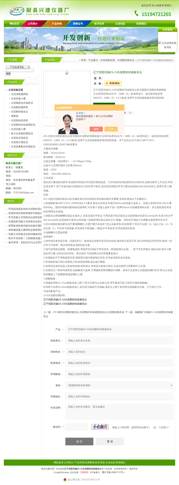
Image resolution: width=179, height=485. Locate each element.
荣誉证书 (78, 23)
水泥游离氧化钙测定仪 (23, 146)
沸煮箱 (14, 116)
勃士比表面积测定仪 (22, 133)
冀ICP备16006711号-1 (113, 472)
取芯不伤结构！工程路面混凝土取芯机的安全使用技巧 (37, 238)
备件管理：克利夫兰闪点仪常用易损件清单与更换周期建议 (40, 242)
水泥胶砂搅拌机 (19, 107)
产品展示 (93, 60)
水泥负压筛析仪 (19, 138)
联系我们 (167, 5)
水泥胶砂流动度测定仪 (23, 124)
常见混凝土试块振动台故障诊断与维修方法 (31, 217)
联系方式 (12, 155)
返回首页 (146, 5)
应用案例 (89, 462)
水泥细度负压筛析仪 (22, 103)
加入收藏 (156, 5)
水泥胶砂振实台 (19, 111)
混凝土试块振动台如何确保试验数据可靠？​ (31, 234)
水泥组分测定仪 (19, 142)
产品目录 (12, 82)
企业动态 (120, 23)
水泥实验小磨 (18, 98)
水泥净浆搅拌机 (19, 94)
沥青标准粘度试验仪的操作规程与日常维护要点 (34, 225)
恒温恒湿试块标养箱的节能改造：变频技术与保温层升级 (39, 213)
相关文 (11, 201)
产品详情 (57, 23)
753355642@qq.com (23, 192)
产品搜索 (12, 59)
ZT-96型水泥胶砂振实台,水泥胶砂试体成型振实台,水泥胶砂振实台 (88, 312)
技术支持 (99, 23)
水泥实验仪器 (107, 60)
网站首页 (14, 23)
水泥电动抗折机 (19, 120)
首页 (83, 60)
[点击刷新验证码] (100, 427)
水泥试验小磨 (18, 129)
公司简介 (69, 462)
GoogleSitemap (61, 472)
